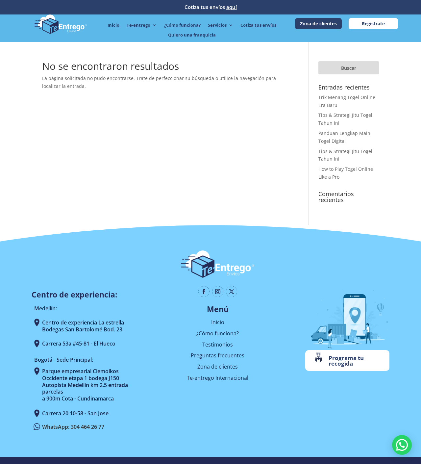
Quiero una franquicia (192, 35)
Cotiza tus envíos (258, 25)
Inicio (113, 25)
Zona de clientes (318, 23)
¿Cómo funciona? (182, 25)
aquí (231, 7)
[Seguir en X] (231, 291)
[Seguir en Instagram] (217, 291)
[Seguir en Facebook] (204, 291)
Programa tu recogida (346, 360)
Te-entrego (138, 25)
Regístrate (373, 23)
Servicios (217, 25)
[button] (402, 445)
